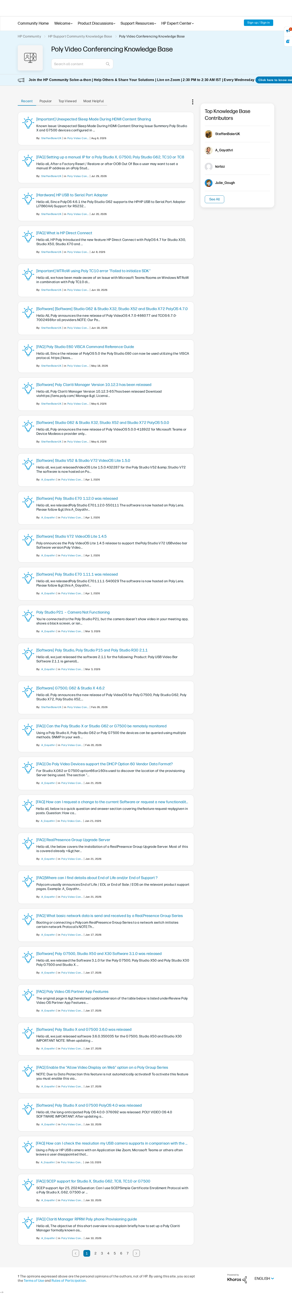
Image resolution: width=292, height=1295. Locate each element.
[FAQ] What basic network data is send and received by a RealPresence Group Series (109, 915)
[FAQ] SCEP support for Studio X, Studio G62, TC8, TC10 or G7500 (93, 1181)
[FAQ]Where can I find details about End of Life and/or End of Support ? (97, 877)
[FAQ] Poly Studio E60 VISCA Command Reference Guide (85, 346)
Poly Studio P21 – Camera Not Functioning (73, 612)
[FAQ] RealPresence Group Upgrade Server (73, 839)
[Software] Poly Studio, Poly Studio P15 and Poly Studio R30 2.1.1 (92, 650)
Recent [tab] (27, 101)
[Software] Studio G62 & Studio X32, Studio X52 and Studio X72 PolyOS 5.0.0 (102, 422)
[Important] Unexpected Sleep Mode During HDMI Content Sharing (93, 119)
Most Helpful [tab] (93, 101)
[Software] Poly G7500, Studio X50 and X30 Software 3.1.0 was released (99, 953)
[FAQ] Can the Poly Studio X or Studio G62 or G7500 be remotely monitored (101, 726)
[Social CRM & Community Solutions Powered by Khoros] (237, 1278)
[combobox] (82, 64)
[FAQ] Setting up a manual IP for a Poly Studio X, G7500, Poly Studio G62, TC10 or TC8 (110, 157)
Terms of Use (34, 1280)
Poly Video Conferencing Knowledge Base (78, 138)
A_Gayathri (48, 479)
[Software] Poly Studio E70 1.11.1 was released (77, 574)
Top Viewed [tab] (68, 101)
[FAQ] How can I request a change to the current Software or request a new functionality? (113, 802)
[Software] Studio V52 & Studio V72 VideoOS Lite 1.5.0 (83, 460)
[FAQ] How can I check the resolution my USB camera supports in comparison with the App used (113, 1143)
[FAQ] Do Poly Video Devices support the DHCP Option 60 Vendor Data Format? (104, 764)
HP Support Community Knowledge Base (80, 36)
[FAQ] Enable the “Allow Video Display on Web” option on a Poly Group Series (102, 1067)
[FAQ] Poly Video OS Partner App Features (72, 991)
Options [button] (192, 101)
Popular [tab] (46, 101)
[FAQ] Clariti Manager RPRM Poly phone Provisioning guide (86, 1219)
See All (214, 199)
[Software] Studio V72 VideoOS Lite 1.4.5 (71, 536)
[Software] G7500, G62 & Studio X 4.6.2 (70, 688)
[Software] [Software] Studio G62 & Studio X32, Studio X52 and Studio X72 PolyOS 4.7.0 (112, 308)
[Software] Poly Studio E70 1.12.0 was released (77, 498)
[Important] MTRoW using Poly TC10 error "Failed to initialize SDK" (93, 271)
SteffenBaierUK (51, 138)
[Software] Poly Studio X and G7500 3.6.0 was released (84, 1029)
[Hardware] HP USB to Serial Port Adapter (72, 195)
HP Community (29, 36)
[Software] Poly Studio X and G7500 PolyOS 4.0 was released (89, 1105)
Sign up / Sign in (258, 22)
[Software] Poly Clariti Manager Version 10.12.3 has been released (94, 384)
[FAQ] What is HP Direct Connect (64, 233)
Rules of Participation (69, 1280)
